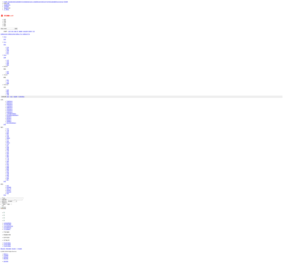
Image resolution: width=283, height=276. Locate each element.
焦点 (7, 53)
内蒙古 (8, 138)
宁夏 (7, 173)
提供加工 (8, 190)
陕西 (7, 169)
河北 (7, 135)
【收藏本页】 (7, 5)
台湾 (7, 176)
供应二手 (8, 188)
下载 (7, 94)
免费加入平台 (18, 34)
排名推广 (14, 248)
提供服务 (8, 187)
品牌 (7, 63)
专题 (7, 62)
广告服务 (19, 248)
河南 (7, 153)
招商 (7, 65)
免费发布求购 (11, 34)
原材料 (30, 31)
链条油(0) (8, 120)
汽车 (33, 31)
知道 (7, 90)
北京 (7, 128)
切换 (8, 3)
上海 (7, 130)
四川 (7, 163)
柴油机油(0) (9, 102)
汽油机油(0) (9, 101)
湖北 (7, 155)
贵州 (7, 164)
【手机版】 (6, 6)
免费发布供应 (4, 34)
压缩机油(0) (9, 112)
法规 (7, 50)
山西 (7, 136)
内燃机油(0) (9, 107)
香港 (7, 178)
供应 (5, 19)
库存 (7, 193)
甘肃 (7, 170)
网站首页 (3, 248)
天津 (7, 132)
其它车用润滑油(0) (11, 123)
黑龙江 (8, 142)
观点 (7, 49)
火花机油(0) (9, 106)
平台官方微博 (7, 244)
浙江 (7, 145)
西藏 (7, 167)
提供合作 (8, 192)
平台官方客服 (7, 246)
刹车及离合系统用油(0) (12, 115)
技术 (7, 52)
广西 (7, 159)
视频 (7, 93)
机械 (15, 31)
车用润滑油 (21, 96)
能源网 (15, 96)
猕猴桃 (20, 31)
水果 (9, 31)
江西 (7, 150)
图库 (7, 91)
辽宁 (7, 139)
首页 (8, 96)
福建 (7, 149)
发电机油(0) (9, 104)
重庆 (7, 133)
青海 (7, 172)
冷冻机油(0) (9, 110)
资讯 (5, 25)
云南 (7, 166)
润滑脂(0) (8, 121)
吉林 (7, 141)
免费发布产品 (26, 34)
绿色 (12, 31)
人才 (7, 81)
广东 (7, 158)
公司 (5, 22)
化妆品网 (25, 31)
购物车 (6, 8)
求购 (5, 21)
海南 (7, 161)
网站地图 (8, 248)
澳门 (7, 180)
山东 (7, 152)
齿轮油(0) (8, 118)
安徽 (7, 147)
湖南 (7, 156)
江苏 (7, 144)
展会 (5, 24)
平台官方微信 (7, 243)
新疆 (7, 175)
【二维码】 (6, 9)
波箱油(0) (8, 116)
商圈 (7, 83)
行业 (7, 47)
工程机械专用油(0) (11, 113)
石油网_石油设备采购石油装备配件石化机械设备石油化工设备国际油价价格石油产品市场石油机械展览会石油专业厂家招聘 (36, 2)
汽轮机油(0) (9, 109)
